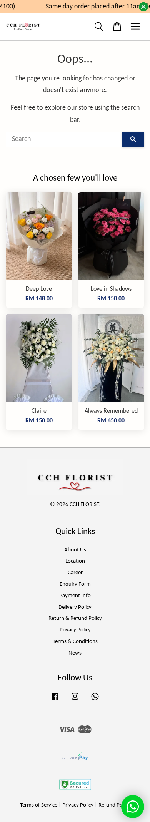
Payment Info (75, 596)
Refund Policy (114, 805)
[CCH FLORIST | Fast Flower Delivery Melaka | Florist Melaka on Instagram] (75, 700)
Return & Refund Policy (75, 618)
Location (75, 561)
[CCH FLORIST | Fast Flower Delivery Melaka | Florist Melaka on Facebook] (55, 700)
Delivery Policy (75, 607)
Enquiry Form (75, 584)
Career (75, 573)
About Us (75, 550)
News (75, 653)
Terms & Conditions (75, 642)
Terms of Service (38, 805)
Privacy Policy (75, 630)
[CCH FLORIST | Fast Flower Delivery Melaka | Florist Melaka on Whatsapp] (95, 700)
